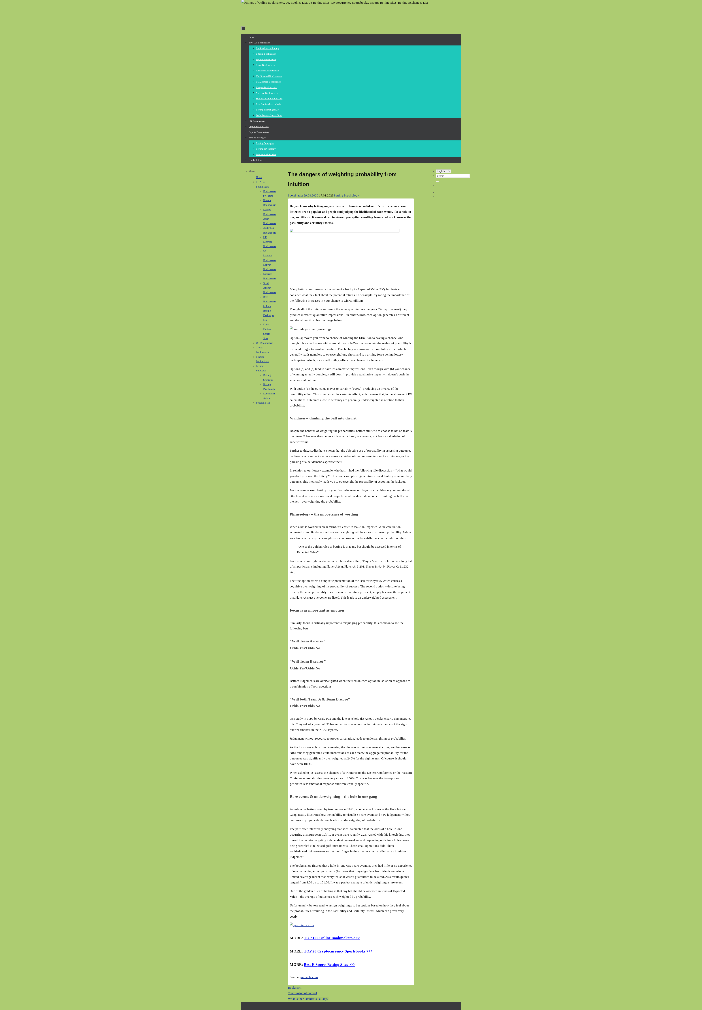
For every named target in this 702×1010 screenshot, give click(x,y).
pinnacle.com (309, 977)
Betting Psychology (346, 195)
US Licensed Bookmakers (269, 255)
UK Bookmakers (264, 343)
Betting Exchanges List (268, 315)
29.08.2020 (311, 195)
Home (259, 177)
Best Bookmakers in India (269, 302)
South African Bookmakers (269, 288)
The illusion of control (302, 993)
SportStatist (295, 195)
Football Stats (263, 402)
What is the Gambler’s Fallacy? (308, 999)
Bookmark (294, 987)
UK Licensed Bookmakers (269, 242)
